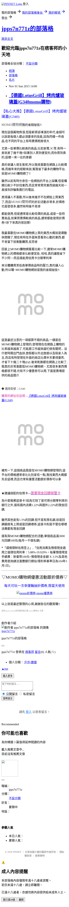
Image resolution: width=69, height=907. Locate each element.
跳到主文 (7, 38)
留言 (38, 651)
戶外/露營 (30, 662)
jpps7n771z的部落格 (27, 28)
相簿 (12, 71)
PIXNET (17, 852)
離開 (21, 899)
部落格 (13, 75)
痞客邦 (29, 651)
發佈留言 (8, 698)
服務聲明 (40, 855)
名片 (12, 79)
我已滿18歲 (9, 899)
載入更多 (8, 676)
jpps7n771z (8, 631)
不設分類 (32, 63)
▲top (4, 668)
